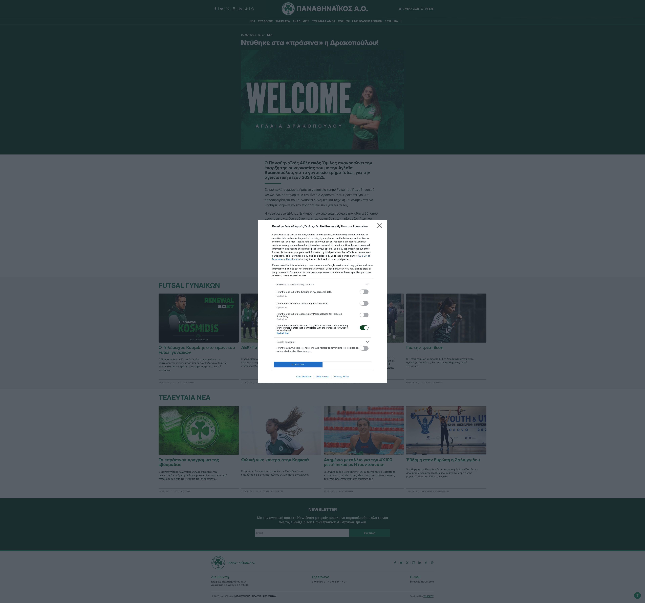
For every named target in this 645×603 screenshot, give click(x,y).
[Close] (380, 227)
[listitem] (322, 284)
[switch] (364, 291)
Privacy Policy (341, 376)
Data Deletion (303, 376)
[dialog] (322, 301)
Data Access (322, 376)
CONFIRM (298, 364)
